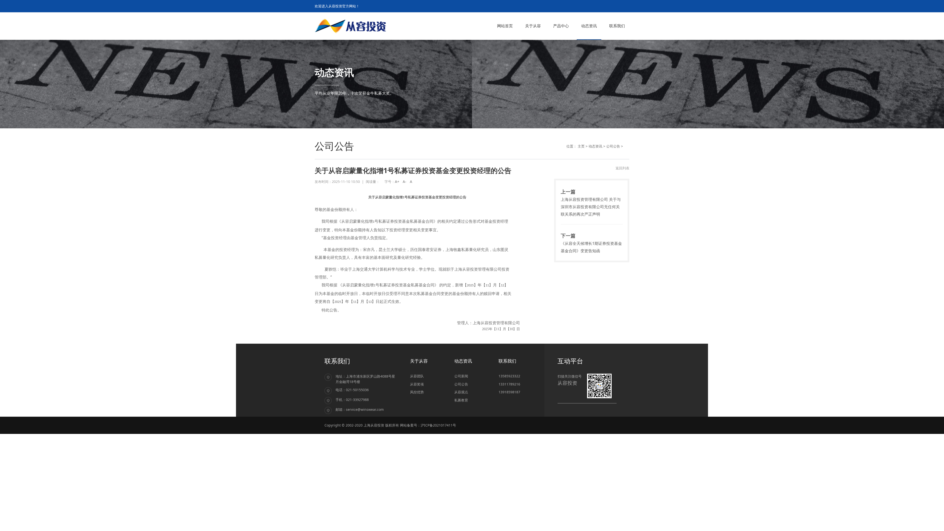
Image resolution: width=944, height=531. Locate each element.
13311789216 (509, 384)
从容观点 (461, 392)
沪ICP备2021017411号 (438, 425)
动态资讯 (595, 146)
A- (404, 181)
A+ (397, 181)
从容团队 (417, 376)
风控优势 (417, 392)
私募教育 (461, 400)
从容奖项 (417, 384)
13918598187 (509, 392)
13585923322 (509, 376)
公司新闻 (461, 376)
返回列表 (622, 168)
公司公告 (613, 146)
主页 (581, 146)
